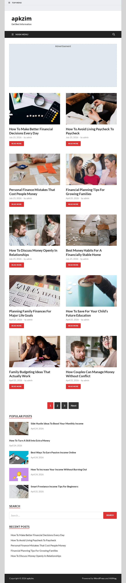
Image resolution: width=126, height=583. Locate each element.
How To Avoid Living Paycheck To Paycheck (33, 540)
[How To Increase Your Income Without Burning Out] (18, 469)
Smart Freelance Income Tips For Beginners (54, 486)
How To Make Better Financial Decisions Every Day (37, 535)
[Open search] (113, 34)
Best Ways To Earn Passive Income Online (53, 452)
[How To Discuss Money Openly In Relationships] (34, 230)
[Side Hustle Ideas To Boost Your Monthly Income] (18, 423)
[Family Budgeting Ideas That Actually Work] (34, 351)
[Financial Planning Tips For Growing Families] (91, 169)
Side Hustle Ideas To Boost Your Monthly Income (57, 423)
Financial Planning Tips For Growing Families (34, 550)
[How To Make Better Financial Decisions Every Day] (34, 108)
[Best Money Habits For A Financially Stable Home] (91, 230)
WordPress (99, 578)
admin (29, 137)
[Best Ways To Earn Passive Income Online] (18, 452)
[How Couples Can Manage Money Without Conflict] (91, 351)
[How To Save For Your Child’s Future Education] (91, 291)
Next (73, 405)
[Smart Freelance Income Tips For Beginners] (18, 486)
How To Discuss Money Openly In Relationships (36, 555)
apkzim (22, 18)
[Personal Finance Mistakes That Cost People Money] (34, 169)
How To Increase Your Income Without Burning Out (59, 469)
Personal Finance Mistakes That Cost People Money (38, 545)
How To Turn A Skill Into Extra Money (29, 440)
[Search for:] (63, 515)
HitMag (112, 578)
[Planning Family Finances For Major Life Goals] (34, 291)
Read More (15, 143)
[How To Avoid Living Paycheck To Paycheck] (91, 108)
